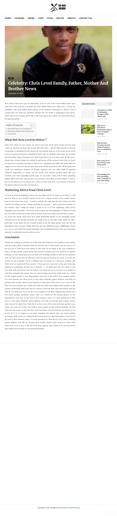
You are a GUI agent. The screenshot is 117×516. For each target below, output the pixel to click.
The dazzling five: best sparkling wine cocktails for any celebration (104, 177)
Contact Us (85, 18)
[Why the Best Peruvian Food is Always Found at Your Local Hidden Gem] (88, 146)
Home (8, 18)
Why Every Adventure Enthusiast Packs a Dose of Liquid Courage (104, 130)
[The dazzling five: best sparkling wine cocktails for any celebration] (88, 178)
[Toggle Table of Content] (31, 126)
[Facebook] (103, 512)
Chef (41, 18)
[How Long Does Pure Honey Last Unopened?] (88, 164)
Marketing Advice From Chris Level (21, 131)
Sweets (71, 18)
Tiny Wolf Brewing (73, 508)
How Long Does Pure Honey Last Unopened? (103, 163)
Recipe (60, 18)
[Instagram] (114, 512)
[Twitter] (109, 512)
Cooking (19, 18)
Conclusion (12, 134)
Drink (31, 18)
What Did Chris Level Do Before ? (20, 129)
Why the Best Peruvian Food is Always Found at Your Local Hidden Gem (104, 147)
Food (50, 18)
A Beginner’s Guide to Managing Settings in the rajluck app (104, 113)
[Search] (111, 18)
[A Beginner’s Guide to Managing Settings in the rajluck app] (88, 113)
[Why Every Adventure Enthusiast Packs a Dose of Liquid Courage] (88, 129)
